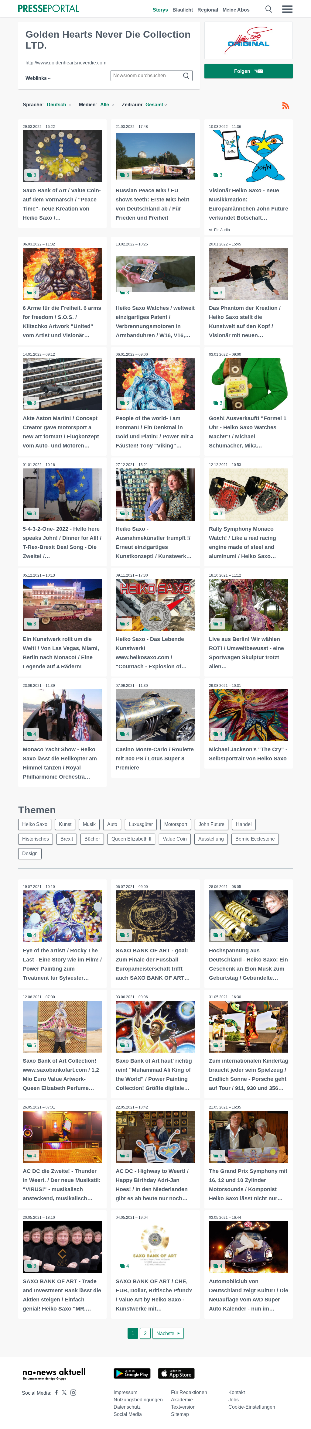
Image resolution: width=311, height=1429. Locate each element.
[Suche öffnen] (269, 9)
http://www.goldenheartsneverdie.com (66, 62)
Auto (112, 824)
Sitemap (180, 1414)
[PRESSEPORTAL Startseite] (48, 9)
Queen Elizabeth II (131, 838)
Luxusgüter (141, 824)
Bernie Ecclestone (255, 838)
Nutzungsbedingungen (138, 1399)
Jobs (233, 1399)
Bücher (92, 838)
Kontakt (236, 1392)
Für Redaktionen (189, 1392)
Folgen (242, 71)
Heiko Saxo (34, 824)
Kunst (65, 824)
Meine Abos (236, 9)
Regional (207, 9)
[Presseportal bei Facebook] (54, 1393)
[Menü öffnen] (287, 9)
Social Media (128, 1414)
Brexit (66, 838)
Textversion (183, 1407)
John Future (211, 824)
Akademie (182, 1399)
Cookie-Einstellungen (251, 1407)
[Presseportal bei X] (62, 1393)
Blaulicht (183, 9)
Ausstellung (211, 838)
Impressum (125, 1392)
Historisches (35, 838)
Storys (160, 9)
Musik (89, 824)
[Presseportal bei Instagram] (71, 1392)
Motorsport (175, 824)
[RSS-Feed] (286, 105)
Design (30, 853)
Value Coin (175, 838)
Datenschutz (127, 1407)
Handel (244, 824)
